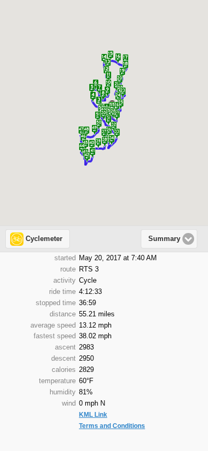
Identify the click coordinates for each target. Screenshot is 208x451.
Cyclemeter (44, 239)
